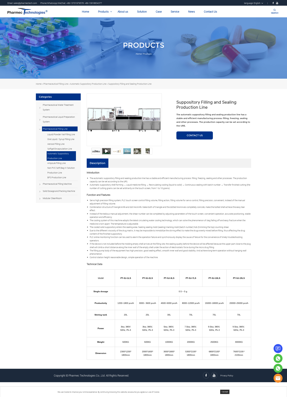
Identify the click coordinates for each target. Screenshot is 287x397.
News (191, 11)
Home (85, 11)
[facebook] (273, 3)
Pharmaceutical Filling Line (55, 83)
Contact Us (210, 11)
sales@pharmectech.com (25, 3)
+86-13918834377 (93, 3)
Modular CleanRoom (52, 198)
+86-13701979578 (75, 3)
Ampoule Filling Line (56, 163)
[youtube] (277, 3)
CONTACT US (195, 135)
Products (103, 11)
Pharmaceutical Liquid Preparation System (59, 119)
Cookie (66, 392)
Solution (142, 11)
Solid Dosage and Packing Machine (59, 191)
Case (159, 11)
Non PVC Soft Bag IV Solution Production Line (61, 170)
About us (123, 11)
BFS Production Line (56, 177)
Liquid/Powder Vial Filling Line (61, 134)
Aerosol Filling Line (55, 144)
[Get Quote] (278, 348)
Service (175, 11)
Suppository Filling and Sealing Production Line (129, 83)
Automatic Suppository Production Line (88, 83)
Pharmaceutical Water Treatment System (58, 107)
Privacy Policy (226, 375)
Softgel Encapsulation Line (59, 148)
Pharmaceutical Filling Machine (57, 183)
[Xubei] (278, 368)
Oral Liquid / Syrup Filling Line (60, 139)
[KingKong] (278, 358)
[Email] (278, 378)
